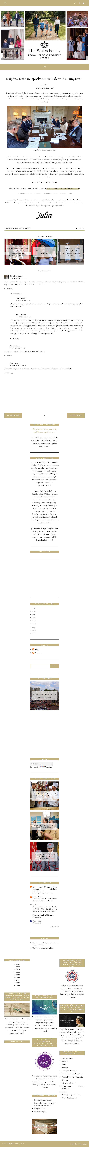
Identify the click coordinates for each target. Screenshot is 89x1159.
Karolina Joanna (16, 276)
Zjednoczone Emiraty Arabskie (73, 1087)
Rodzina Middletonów (42, 1100)
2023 (33, 608)
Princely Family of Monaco (43, 915)
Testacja (36, 905)
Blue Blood (37, 921)
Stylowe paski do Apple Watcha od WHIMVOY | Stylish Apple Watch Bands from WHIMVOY (45, 909)
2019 (34, 621)
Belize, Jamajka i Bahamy (71, 1095)
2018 (34, 624)
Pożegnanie (37, 917)
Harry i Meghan (40, 1111)
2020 (34, 617)
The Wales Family (16, 1144)
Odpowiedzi (17, 294)
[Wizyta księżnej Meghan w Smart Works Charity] (44, 840)
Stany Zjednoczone (69, 1098)
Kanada (64, 1061)
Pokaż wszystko (54, 926)
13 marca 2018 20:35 (18, 278)
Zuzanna (38, 653)
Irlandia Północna (68, 1083)
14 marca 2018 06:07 (24, 300)
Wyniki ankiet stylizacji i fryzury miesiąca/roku (45, 944)
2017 (33, 627)
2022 (33, 611)
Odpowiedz (8, 289)
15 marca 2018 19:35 (18, 365)
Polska (64, 1064)
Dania (64, 1092)
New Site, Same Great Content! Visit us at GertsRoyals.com (45, 900)
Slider (28, 228)
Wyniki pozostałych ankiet (43, 948)
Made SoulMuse (78, 1144)
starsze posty (76, 415)
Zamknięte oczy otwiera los (43, 893)
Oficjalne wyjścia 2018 (14, 228)
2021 (33, 614)
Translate (48, 767)
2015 (33, 633)
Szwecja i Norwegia (69, 1070)
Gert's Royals (38, 897)
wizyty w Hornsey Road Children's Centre (62, 188)
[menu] (5, 3)
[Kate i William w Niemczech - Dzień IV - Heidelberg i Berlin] (44, 809)
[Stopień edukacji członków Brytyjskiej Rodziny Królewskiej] (44, 870)
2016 (34, 630)
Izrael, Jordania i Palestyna (72, 1074)
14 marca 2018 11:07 (24, 317)
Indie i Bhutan (67, 1058)
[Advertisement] (47, 578)
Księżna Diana (39, 1108)
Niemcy (65, 1067)
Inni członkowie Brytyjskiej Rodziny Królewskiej (45, 1104)
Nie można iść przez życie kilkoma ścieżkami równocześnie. (45, 889)
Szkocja (65, 1080)
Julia (36, 649)
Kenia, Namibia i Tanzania (72, 1077)
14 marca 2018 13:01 (18, 348)
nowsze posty (13, 415)
